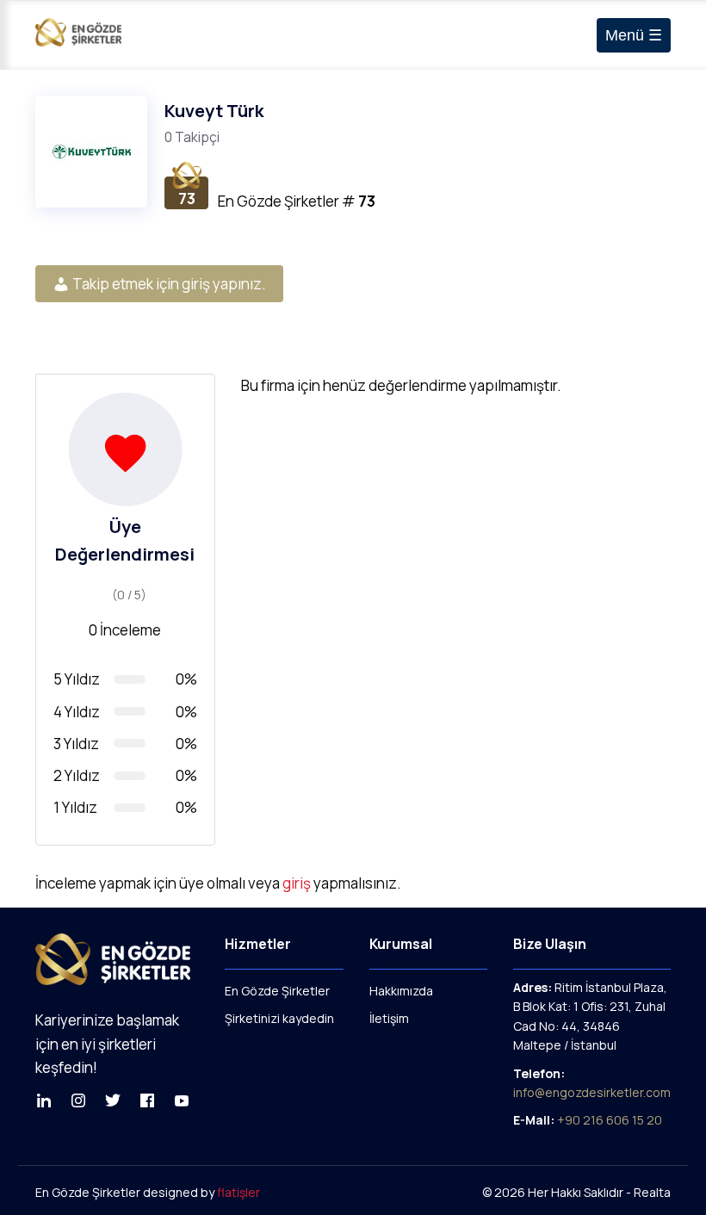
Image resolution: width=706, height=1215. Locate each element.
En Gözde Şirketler (277, 991)
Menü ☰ (633, 35)
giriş (296, 883)
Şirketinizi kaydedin (279, 1018)
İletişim (389, 1018)
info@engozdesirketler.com (592, 1092)
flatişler (238, 1192)
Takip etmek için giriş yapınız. (168, 284)
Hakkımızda (401, 991)
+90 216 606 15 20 (609, 1120)
